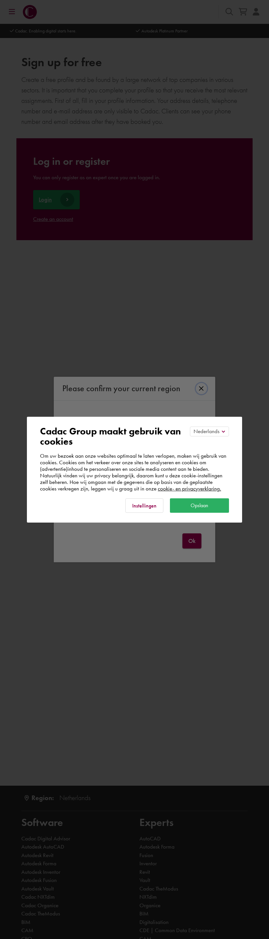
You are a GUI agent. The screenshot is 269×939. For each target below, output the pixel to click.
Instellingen (144, 506)
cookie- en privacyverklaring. (189, 488)
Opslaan (199, 505)
